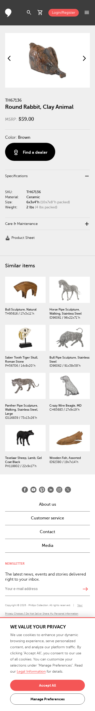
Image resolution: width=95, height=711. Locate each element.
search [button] (29, 13)
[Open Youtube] (33, 490)
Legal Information (31, 671)
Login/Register (63, 12)
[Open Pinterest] (42, 490)
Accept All (47, 685)
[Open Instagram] (59, 490)
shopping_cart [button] (40, 13)
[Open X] (68, 490)
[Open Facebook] (25, 490)
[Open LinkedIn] (51, 490)
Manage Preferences (47, 699)
